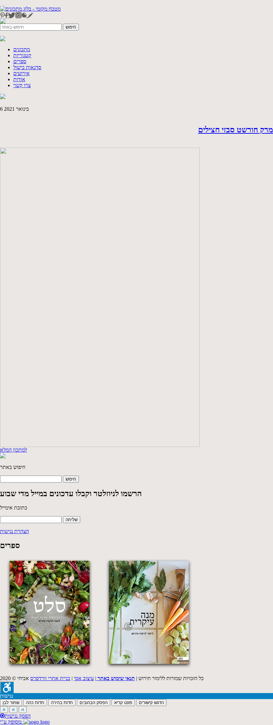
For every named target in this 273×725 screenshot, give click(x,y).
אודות (19, 79)
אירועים (21, 73)
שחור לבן (11, 702)
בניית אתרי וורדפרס (50, 678)
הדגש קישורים (151, 702)
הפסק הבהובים (94, 702)
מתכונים (21, 49)
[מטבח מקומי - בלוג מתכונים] (30, 9)
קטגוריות (22, 55)
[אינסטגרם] (18, 16)
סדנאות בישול (27, 67)
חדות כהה (35, 702)
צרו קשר (22, 85)
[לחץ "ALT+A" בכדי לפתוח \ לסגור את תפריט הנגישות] (7, 687)
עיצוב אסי (84, 678)
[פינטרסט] (2, 16)
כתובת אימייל (13, 507)
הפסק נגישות (18, 716)
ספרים (19, 61)
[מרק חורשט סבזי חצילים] (100, 445)
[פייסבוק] (6, 16)
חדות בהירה (62, 702)
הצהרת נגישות (14, 531)
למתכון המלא (13, 450)
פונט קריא (123, 702)
